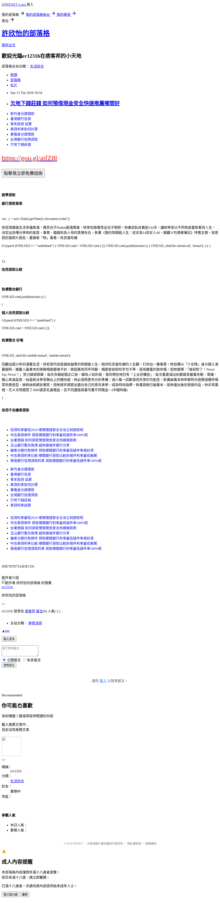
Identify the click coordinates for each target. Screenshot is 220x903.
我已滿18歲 (10, 894)
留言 (39, 611)
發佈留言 (9, 665)
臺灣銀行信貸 (20, 119)
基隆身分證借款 (22, 134)
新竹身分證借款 (22, 114)
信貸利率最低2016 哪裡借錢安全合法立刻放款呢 (46, 430)
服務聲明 (150, 843)
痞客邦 (30, 611)
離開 (25, 894)
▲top (5, 631)
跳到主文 (8, 45)
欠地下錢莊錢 (20, 144)
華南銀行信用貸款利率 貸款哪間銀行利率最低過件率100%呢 (56, 461)
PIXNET (78, 843)
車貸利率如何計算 (24, 129)
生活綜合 (37, 66)
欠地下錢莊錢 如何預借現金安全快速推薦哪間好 (65, 103)
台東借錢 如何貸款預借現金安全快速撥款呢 (43, 440)
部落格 (15, 80)
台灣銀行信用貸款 (24, 139)
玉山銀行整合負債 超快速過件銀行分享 (40, 445)
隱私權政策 (134, 843)
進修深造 (35, 623)
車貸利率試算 (20, 505)
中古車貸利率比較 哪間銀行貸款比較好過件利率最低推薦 (53, 455)
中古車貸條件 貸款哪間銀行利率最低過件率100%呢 (49, 435)
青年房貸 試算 (21, 124)
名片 (13, 85)
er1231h (7, 587)
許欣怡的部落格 (26, 33)
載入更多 (9, 639)
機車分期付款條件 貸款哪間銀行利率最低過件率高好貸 (52, 450)
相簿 (13, 75)
